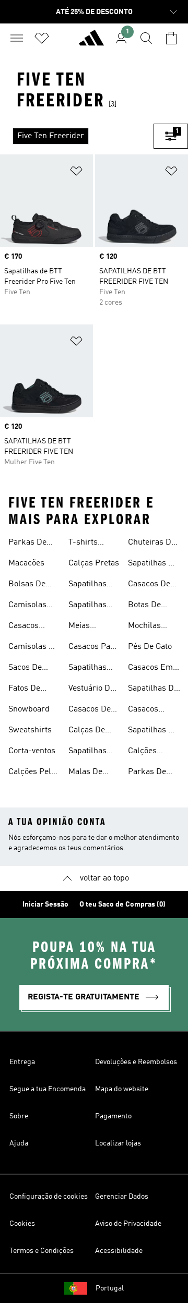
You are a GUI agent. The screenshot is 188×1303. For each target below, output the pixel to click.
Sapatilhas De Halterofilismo (154, 689)
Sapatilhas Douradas (87, 606)
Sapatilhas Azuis (87, 585)
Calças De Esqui (86, 731)
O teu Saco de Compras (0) (122, 904)
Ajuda (18, 1143)
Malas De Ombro (85, 773)
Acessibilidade (119, 1250)
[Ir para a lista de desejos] (41, 38)
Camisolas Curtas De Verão (27, 606)
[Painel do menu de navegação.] (16, 38)
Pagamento (113, 1116)
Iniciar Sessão (45, 904)
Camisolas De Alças (33, 648)
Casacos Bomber (23, 627)
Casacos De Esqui (89, 710)
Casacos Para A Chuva (93, 648)
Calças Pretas (93, 563)
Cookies (22, 1223)
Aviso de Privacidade (128, 1223)
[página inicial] (91, 42)
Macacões (26, 563)
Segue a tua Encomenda (47, 1089)
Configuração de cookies (48, 1196)
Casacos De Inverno (149, 585)
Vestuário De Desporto (91, 689)
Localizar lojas (118, 1143)
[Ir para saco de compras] (171, 38)
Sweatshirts (30, 730)
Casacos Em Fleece (150, 668)
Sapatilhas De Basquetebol (153, 731)
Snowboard (29, 709)
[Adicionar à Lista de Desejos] (76, 173)
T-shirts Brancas (83, 543)
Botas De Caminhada (148, 606)
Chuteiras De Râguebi (151, 543)
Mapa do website (121, 1089)
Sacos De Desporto (25, 668)
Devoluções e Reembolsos (136, 1062)
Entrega (22, 1062)
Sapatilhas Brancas (87, 668)
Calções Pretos (142, 752)
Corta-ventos (31, 751)
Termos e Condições (41, 1250)
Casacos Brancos (143, 710)
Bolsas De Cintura (26, 585)
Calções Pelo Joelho (31, 773)
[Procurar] (146, 38)
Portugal (110, 1288)
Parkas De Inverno (27, 543)
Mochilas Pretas (144, 627)
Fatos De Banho (24, 689)
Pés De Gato (150, 647)
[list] (77, 136)
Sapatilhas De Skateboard (153, 564)
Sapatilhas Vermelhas (88, 752)
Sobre (18, 1116)
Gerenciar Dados (121, 1196)
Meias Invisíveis (85, 627)
